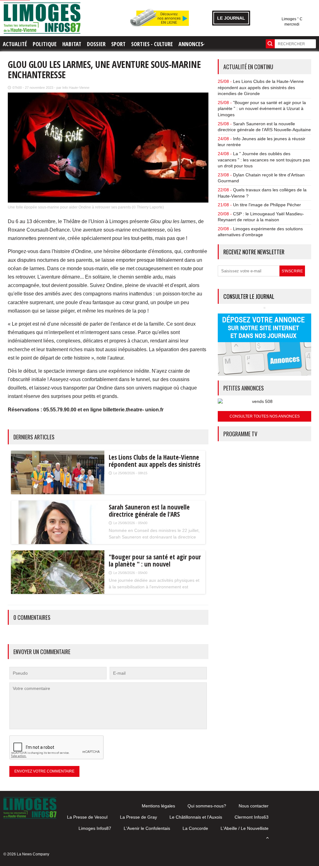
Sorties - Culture (152, 44)
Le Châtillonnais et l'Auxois (195, 817)
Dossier (96, 44)
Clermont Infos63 (252, 817)
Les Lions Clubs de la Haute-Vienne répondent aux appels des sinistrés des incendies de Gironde (261, 87)
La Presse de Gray (138, 817)
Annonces (191, 44)
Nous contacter (254, 805)
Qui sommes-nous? (207, 805)
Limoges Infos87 (95, 828)
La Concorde (195, 828)
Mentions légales (158, 805)
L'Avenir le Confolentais (147, 828)
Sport (118, 44)
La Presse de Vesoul (87, 817)
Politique (45, 44)
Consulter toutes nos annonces (265, 416)
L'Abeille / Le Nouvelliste (245, 828)
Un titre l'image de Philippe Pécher (267, 204)
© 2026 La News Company (26, 854)
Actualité (15, 44)
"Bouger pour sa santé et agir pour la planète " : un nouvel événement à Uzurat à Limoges (262, 108)
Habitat (71, 44)
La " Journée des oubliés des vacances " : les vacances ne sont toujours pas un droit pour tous (264, 159)
